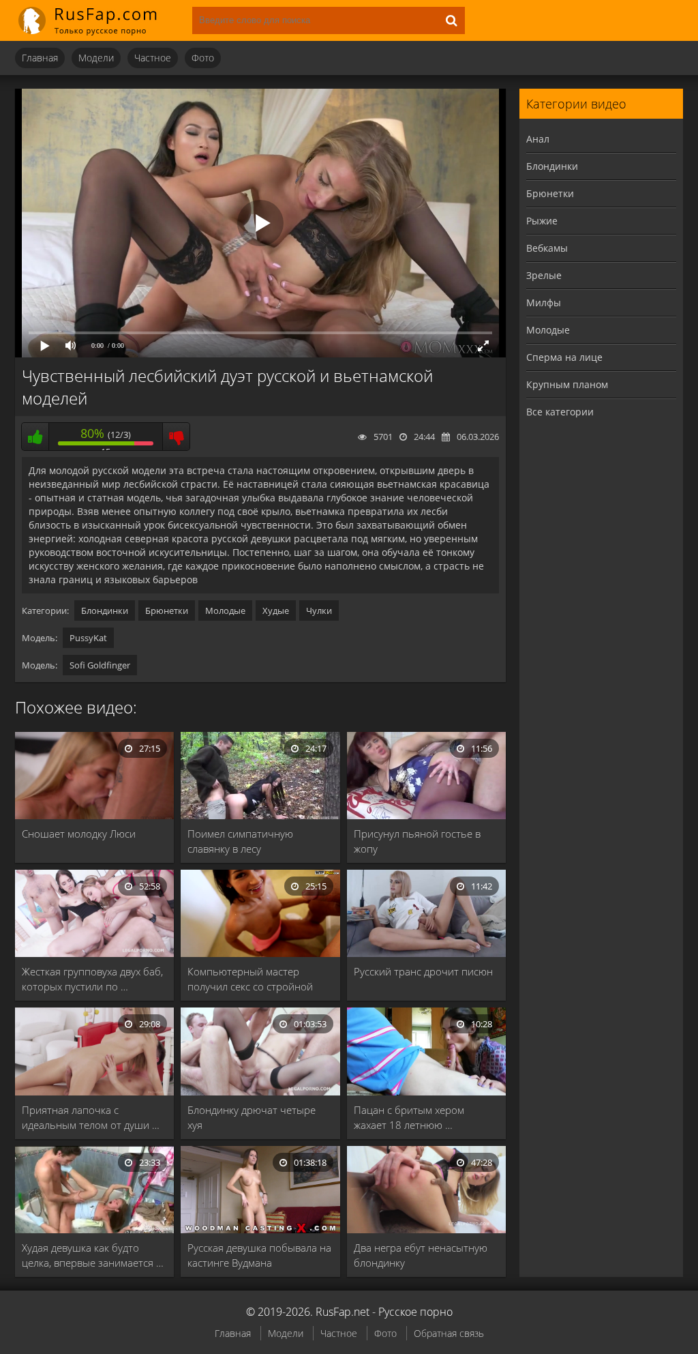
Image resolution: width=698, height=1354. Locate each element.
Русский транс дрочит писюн (423, 971)
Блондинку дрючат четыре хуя (251, 1117)
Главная (40, 57)
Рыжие (542, 220)
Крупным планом (567, 384)
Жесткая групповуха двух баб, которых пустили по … (92, 979)
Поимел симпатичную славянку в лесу (240, 841)
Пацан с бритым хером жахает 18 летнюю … (409, 1117)
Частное (152, 57)
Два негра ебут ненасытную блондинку (420, 1255)
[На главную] (97, 20)
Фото (203, 57)
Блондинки (104, 610)
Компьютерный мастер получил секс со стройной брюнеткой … (250, 979)
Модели (96, 57)
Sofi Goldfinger (100, 665)
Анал (537, 138)
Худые (275, 610)
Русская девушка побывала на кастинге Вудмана (259, 1255)
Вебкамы (547, 247)
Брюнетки (166, 610)
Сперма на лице (564, 357)
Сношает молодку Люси (79, 833)
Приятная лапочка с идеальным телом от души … (91, 1117)
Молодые (225, 610)
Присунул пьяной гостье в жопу (417, 841)
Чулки (319, 610)
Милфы (543, 302)
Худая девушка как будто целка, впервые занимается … (93, 1255)
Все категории (560, 411)
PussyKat (88, 638)
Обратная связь (449, 1333)
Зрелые (544, 275)
